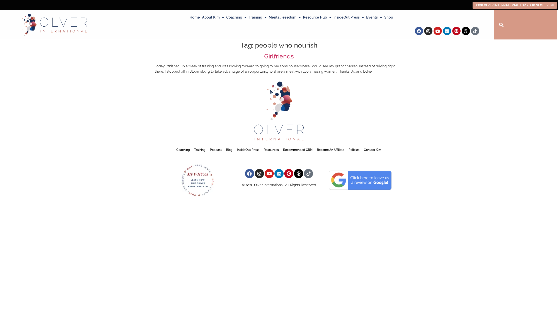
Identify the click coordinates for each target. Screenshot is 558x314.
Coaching (234, 17)
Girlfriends (279, 56)
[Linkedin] (447, 31)
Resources (271, 150)
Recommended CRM (298, 150)
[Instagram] (428, 31)
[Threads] (466, 31)
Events (372, 17)
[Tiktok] (475, 31)
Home (195, 17)
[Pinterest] (456, 31)
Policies (354, 150)
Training (255, 17)
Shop (388, 17)
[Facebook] (419, 31)
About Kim (211, 17)
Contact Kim (372, 150)
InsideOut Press (346, 17)
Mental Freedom (282, 17)
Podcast (216, 150)
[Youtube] (438, 31)
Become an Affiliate (330, 150)
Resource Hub (315, 17)
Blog (229, 150)
